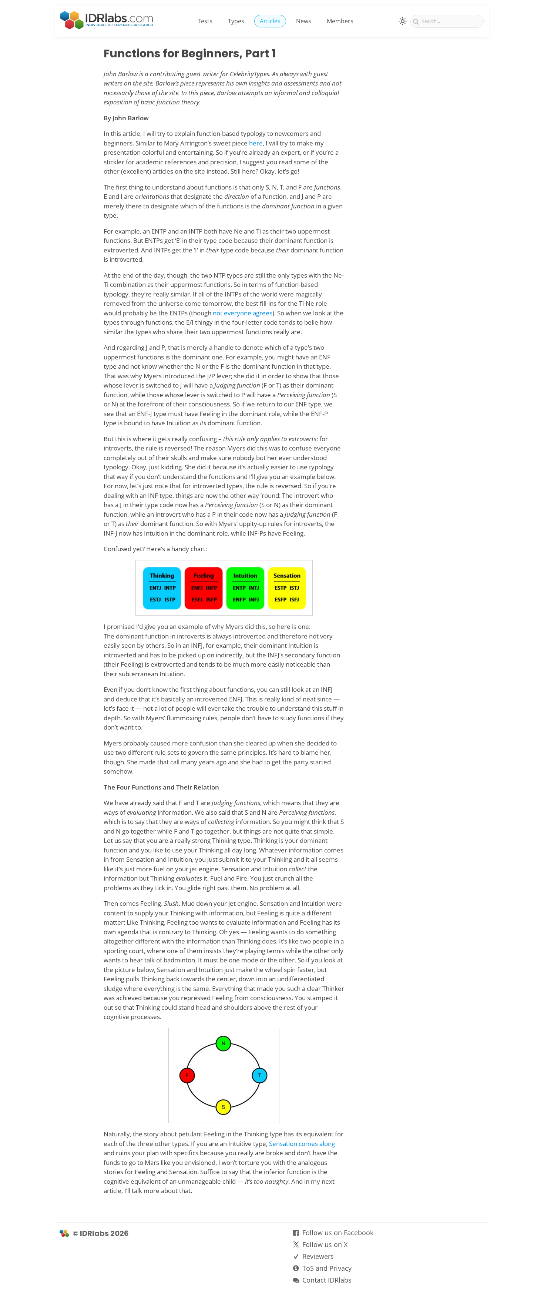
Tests (205, 21)
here (256, 143)
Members (340, 21)
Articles (270, 21)
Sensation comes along (302, 1143)
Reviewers (318, 1256)
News (303, 21)
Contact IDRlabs (327, 1280)
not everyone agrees (242, 313)
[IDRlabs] (106, 27)
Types (236, 21)
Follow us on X (324, 1244)
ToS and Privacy (327, 1268)
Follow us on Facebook (337, 1232)
